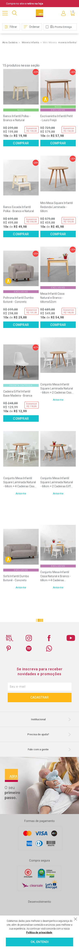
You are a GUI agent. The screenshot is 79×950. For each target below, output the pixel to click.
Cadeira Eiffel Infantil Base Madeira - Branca (17, 393)
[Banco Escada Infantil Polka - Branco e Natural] (21, 177)
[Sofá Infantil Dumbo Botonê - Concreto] (21, 546)
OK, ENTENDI (40, 942)
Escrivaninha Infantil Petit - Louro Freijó (56, 118)
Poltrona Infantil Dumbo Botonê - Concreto (18, 299)
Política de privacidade (39, 932)
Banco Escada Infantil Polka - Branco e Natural (18, 209)
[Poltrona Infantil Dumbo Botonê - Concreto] (21, 268)
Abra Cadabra (10, 42)
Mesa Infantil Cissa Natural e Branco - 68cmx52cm (52, 297)
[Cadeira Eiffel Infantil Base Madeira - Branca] (21, 362)
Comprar (21, 143)
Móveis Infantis (30, 42)
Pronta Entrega (63, 26)
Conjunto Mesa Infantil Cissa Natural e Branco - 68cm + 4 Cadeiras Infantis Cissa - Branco (55, 576)
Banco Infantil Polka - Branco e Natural (16, 118)
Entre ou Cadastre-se (63, 13)
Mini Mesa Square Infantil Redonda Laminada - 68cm (56, 207)
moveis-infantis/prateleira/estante (68, 42)
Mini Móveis (50, 42)
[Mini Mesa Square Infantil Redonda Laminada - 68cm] (58, 173)
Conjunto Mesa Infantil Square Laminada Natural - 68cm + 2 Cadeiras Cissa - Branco (56, 389)
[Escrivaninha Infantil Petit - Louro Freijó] (58, 87)
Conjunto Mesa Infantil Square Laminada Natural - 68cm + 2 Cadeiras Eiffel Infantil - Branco (56, 482)
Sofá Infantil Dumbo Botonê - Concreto (16, 578)
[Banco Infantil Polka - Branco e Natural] (21, 87)
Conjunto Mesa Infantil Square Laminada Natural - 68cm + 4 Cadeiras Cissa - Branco (19, 482)
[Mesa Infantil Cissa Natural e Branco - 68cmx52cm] (58, 264)
